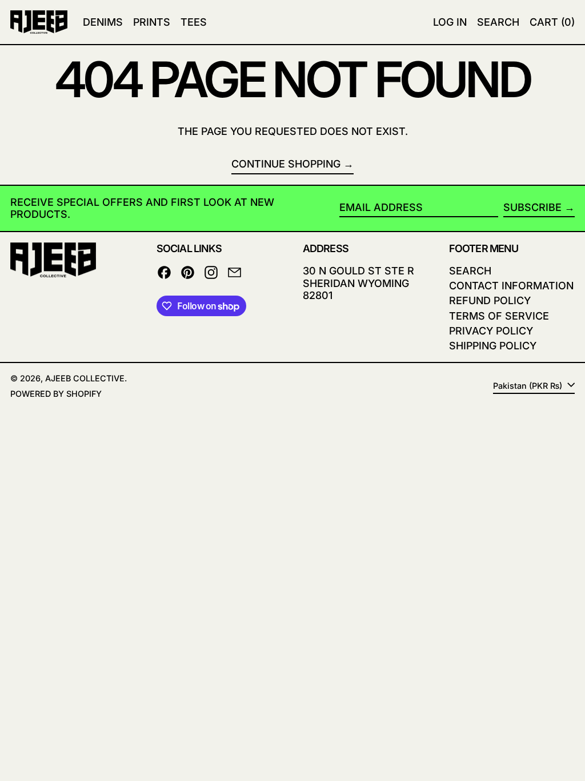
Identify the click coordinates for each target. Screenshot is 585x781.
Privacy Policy (491, 331)
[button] (498, 22)
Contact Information (511, 286)
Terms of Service (499, 316)
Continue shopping (285, 164)
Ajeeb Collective (85, 378)
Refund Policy (490, 300)
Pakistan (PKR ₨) (528, 385)
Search (470, 271)
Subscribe (532, 207)
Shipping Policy (492, 346)
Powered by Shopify (56, 394)
